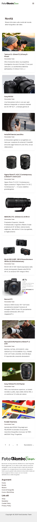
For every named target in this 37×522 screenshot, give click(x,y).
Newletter (5, 501)
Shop (3, 499)
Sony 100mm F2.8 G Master (14, 384)
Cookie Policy (6, 503)
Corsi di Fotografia (8, 490)
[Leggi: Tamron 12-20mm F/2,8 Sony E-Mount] (18, 42)
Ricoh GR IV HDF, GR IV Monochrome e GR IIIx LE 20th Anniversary (18, 260)
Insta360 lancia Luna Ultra (13, 134)
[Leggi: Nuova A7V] (18, 287)
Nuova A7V (8, 299)
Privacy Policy (6, 506)
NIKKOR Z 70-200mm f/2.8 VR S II (17, 217)
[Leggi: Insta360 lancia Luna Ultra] (18, 122)
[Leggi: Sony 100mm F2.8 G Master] (18, 371)
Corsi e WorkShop (8, 492)
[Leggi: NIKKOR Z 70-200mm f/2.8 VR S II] (18, 204)
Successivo (29, 445)
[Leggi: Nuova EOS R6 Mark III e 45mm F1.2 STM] (18, 329)
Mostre (4, 487)
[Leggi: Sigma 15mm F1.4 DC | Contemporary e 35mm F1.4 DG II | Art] (18, 162)
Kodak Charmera (10, 422)
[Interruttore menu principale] (33, 3)
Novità (4, 485)
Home (4, 483)
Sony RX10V (8, 96)
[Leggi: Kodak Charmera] (18, 409)
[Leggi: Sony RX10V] (18, 84)
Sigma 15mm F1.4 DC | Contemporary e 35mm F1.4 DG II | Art (18, 176)
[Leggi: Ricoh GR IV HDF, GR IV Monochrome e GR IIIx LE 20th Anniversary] (18, 247)
